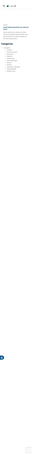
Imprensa (9, 56)
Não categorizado (12, 60)
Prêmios (9, 65)
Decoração (10, 54)
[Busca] (4, 5)
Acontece (9, 50)
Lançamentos (11, 58)
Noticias (9, 62)
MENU (12, 6)
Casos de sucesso (12, 52)
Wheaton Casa (11, 71)
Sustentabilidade (11, 69)
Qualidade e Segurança (13, 67)
